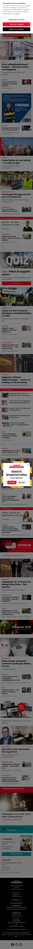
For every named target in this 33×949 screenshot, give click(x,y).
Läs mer (17, 13)
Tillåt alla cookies (16, 24)
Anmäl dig (12, 482)
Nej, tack (21, 482)
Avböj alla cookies (16, 29)
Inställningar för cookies (16, 19)
